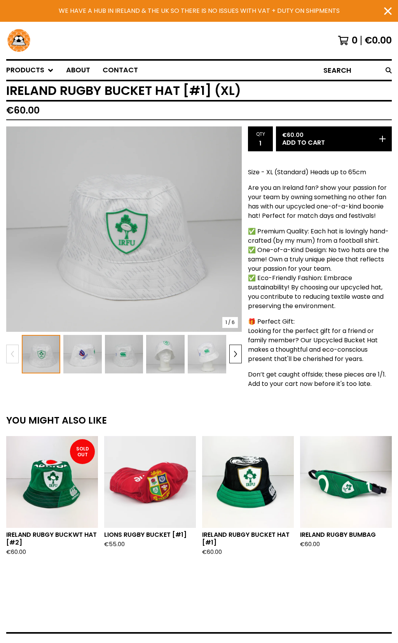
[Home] (18, 40)
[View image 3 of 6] (124, 354)
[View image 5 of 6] (207, 354)
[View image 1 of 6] (41, 354)
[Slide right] (235, 354)
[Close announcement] (388, 11)
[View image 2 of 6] (82, 354)
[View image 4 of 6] (165, 354)
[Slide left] (12, 354)
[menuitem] (30, 70)
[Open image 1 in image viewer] (124, 229)
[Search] (388, 70)
